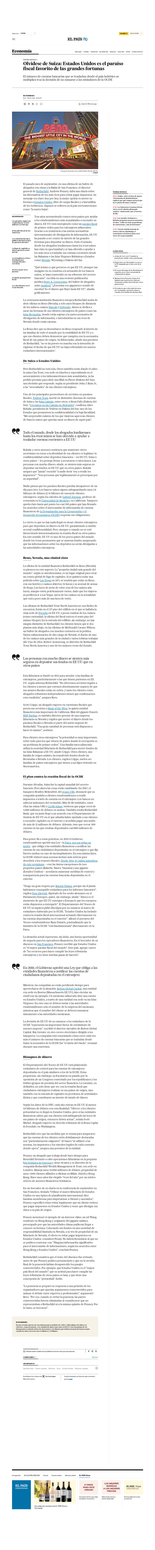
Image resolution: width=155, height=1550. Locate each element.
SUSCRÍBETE (123, 33)
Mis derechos (103, 52)
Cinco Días (121, 52)
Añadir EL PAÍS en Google (89, 104)
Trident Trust (40, 398)
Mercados (78, 52)
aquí (70, 1379)
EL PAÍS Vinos (84, 1475)
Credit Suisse (55, 806)
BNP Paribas (30, 715)
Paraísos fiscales (67, 1368)
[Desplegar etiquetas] (96, 1368)
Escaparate (16, 1475)
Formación (94, 52)
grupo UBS (68, 791)
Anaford (46, 285)
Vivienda (86, 52)
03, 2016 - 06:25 (34, 98)
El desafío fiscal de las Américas (21, 232)
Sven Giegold (39, 893)
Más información (28, 1379)
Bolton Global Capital (69, 988)
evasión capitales (30, 60)
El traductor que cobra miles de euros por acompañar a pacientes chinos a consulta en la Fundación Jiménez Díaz (128, 290)
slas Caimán (47, 401)
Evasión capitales (41, 1368)
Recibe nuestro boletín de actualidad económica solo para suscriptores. (50, 1351)
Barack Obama (63, 886)
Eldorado (65, 307)
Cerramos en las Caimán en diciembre (52, 405)
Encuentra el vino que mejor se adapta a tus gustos (88, 1498)
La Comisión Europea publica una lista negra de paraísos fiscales (21, 240)
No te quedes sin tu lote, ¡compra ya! (132, 1498)
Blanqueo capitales (81, 1368)
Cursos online (57, 1475)
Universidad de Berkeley (55, 500)
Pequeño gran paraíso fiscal (21, 278)
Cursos (45, 1475)
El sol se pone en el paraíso (20, 270)
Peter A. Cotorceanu (55, 281)
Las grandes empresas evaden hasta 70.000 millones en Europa (21, 223)
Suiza (58, 1368)
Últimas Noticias (137, 52)
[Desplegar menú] (14, 39)
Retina (128, 52)
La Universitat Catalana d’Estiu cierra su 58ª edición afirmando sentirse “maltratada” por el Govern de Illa (127, 210)
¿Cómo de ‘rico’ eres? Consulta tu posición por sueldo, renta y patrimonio (128, 257)
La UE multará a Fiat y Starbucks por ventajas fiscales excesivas (21, 261)
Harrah (53, 307)
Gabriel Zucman (72, 497)
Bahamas (52, 1368)
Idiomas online (70, 1475)
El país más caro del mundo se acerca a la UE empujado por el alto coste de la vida (128, 264)
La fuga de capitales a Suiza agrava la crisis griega (21, 250)
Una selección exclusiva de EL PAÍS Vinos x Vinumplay (50, 1507)
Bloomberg (29, 96)
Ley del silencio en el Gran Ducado (21, 286)
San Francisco (45, 944)
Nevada (46, 260)
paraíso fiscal (89, 223)
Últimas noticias (120, 192)
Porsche (43, 613)
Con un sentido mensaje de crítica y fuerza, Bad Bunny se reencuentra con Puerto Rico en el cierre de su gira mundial (126, 232)
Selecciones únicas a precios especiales (108, 1498)
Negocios (113, 52)
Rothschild (42, 191)
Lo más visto (118, 251)
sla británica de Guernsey (38, 1162)
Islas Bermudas (32, 314)
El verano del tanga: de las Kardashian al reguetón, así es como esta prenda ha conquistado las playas (129, 272)
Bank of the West (58, 708)
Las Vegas (45, 580)
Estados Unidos (43, 202)
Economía (22, 51)
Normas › (95, 1357)
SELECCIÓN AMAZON (32, 1475)
